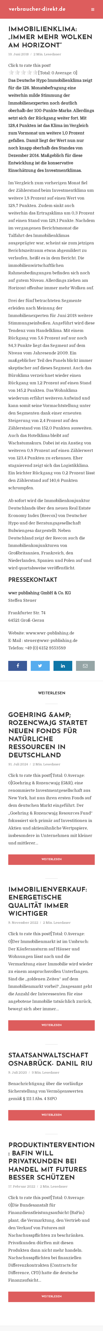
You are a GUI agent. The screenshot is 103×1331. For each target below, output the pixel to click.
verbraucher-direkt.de (37, 9)
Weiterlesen (52, 859)
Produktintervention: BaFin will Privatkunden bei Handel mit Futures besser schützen (51, 1161)
